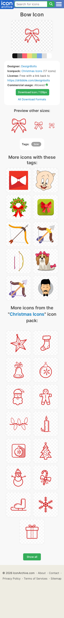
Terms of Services (35, 578)
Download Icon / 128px (32, 92)
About (42, 573)
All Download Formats (32, 99)
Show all (32, 556)
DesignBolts (29, 66)
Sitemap (56, 578)
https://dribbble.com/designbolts (28, 80)
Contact (54, 573)
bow (36, 144)
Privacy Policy (12, 578)
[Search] (51, 4)
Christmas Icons (31, 71)
